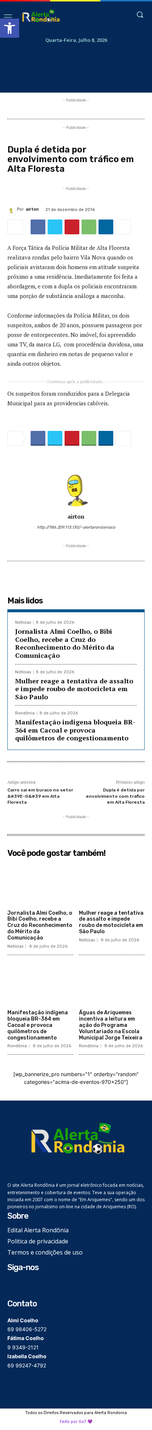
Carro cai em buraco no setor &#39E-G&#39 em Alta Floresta (40, 796)
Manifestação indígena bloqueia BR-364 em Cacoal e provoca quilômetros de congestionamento (75, 729)
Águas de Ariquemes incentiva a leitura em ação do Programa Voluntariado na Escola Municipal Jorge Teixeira (110, 1025)
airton (32, 209)
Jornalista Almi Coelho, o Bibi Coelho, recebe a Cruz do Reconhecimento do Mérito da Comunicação (64, 643)
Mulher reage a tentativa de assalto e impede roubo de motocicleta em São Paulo (74, 688)
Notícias (23, 622)
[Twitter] (55, 227)
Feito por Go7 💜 (76, 1421)
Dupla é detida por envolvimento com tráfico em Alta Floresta (115, 796)
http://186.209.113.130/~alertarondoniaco (76, 527)
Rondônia (25, 713)
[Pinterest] (72, 227)
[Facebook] (38, 227)
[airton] (12, 209)
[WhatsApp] (89, 227)
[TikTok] (36, 1285)
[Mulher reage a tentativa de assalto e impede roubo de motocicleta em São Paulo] (112, 883)
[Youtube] (47, 1285)
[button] (9, 28)
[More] (123, 227)
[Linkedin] (106, 227)
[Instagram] (24, 1285)
